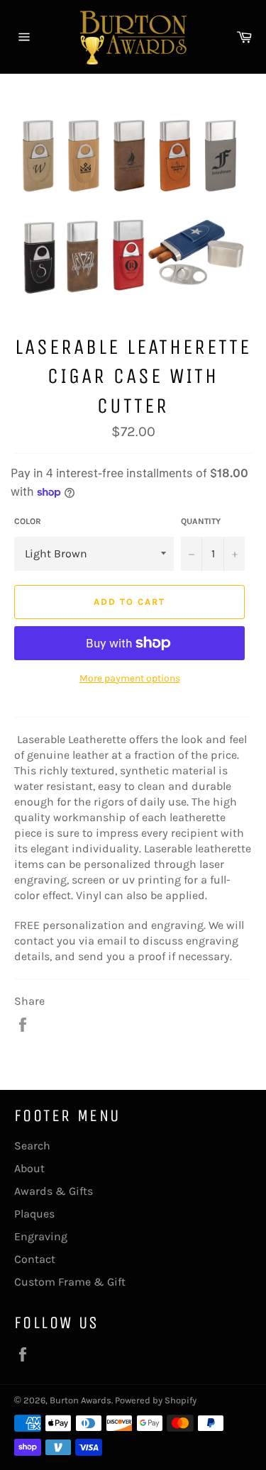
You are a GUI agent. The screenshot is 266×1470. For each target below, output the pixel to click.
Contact (34, 1259)
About (29, 1168)
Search (32, 1145)
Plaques (34, 1213)
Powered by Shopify (155, 1400)
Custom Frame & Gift (70, 1281)
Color (27, 521)
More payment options (129, 678)
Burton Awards (80, 1400)
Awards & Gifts (53, 1191)
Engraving (40, 1236)
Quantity (201, 521)
